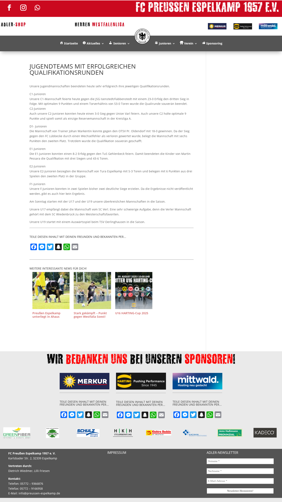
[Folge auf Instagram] (23, 7)
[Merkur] (217, 26)
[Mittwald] (268, 26)
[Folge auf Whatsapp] (37, 7)
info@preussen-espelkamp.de (39, 493)
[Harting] (242, 26)
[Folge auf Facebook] (9, 7)
